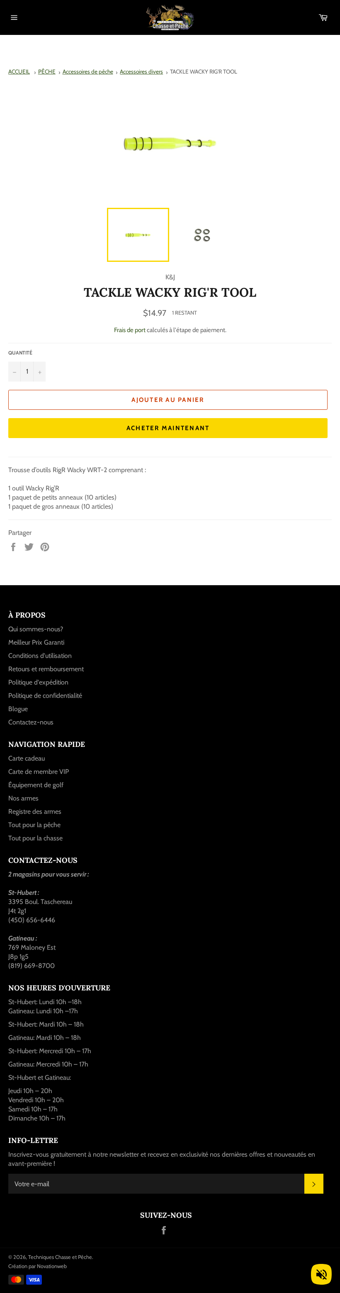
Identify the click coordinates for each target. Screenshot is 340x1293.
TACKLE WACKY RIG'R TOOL (203, 71)
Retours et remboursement (46, 669)
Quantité (20, 353)
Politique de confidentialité (45, 695)
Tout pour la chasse (35, 838)
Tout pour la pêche (34, 825)
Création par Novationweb (37, 1266)
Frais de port (130, 330)
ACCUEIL (19, 71)
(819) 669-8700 (31, 966)
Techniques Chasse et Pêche (60, 1257)
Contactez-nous (30, 722)
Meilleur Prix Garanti (36, 642)
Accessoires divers (141, 71)
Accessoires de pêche (88, 71)
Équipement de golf (35, 785)
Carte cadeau (26, 758)
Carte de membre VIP (38, 772)
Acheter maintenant (168, 428)
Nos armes (23, 798)
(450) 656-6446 (31, 920)
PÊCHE (47, 71)
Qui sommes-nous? (35, 629)
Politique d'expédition (38, 682)
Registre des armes (34, 811)
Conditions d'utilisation (40, 656)
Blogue (18, 709)
